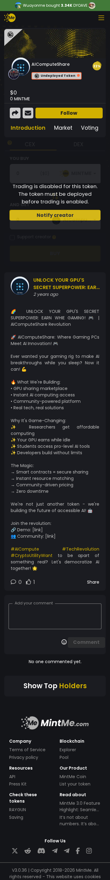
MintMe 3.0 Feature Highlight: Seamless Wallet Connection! (80, 809)
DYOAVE (80, 5)
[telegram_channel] (66, 851)
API (12, 777)
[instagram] (89, 851)
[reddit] (27, 851)
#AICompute (25, 549)
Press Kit (18, 784)
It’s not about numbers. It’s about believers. (80, 823)
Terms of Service (27, 750)
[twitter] (15, 851)
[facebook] (78, 851)
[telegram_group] (54, 851)
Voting (89, 128)
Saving (16, 817)
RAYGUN (17, 810)
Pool (64, 757)
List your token (75, 784)
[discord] (41, 851)
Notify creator (55, 215)
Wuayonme (34, 5)
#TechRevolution (80, 549)
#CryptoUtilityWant (32, 555)
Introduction (28, 128)
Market (63, 128)
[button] (97, 66)
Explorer (68, 750)
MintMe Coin (73, 777)
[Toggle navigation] (101, 17)
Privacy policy (23, 757)
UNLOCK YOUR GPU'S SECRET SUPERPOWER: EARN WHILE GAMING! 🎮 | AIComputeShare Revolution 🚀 (66, 284)
